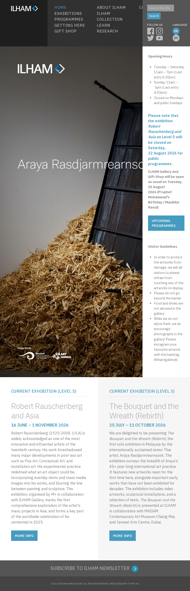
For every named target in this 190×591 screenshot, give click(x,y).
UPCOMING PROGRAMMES (164, 223)
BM (176, 38)
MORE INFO (24, 535)
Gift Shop (65, 31)
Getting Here (69, 25)
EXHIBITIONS (68, 13)
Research (107, 31)
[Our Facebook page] (151, 30)
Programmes (68, 19)
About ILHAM (111, 7)
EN (176, 31)
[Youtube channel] (160, 37)
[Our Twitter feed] (151, 37)
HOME (60, 7)
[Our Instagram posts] (160, 30)
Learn (103, 25)
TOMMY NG (133, 583)
